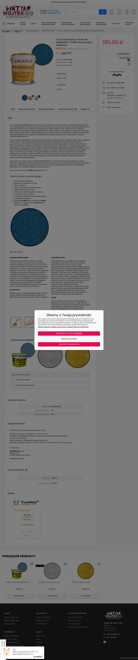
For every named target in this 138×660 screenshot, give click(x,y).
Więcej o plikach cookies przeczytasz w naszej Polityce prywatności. (63, 327)
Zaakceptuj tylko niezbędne (69, 333)
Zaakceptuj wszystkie (69, 344)
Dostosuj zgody (69, 339)
